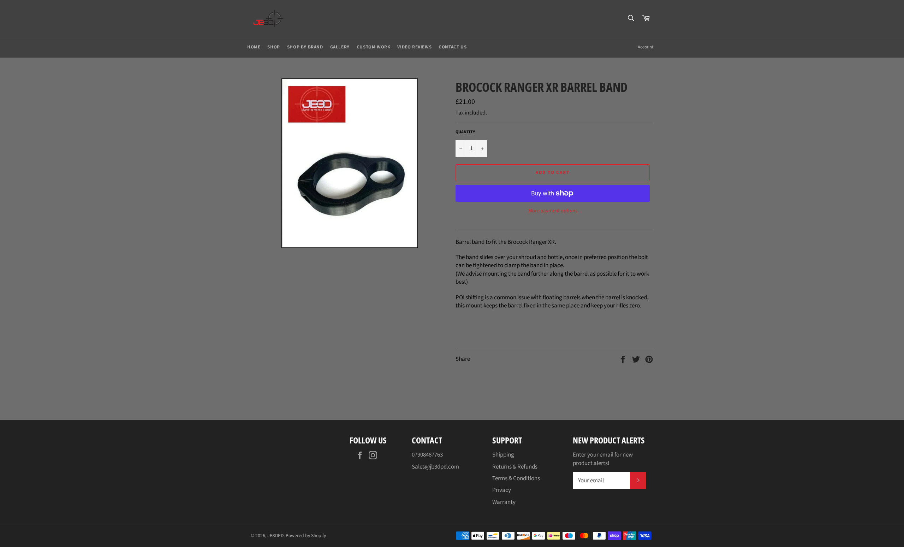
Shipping (503, 455)
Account (645, 47)
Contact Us (452, 47)
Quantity (465, 132)
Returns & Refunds (514, 467)
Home (253, 47)
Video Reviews (414, 47)
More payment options (552, 210)
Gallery (340, 47)
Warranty (504, 502)
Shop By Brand (305, 47)
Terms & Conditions (516, 478)
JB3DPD (275, 535)
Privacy (501, 490)
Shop (273, 47)
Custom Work (374, 47)
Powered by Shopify (306, 535)
